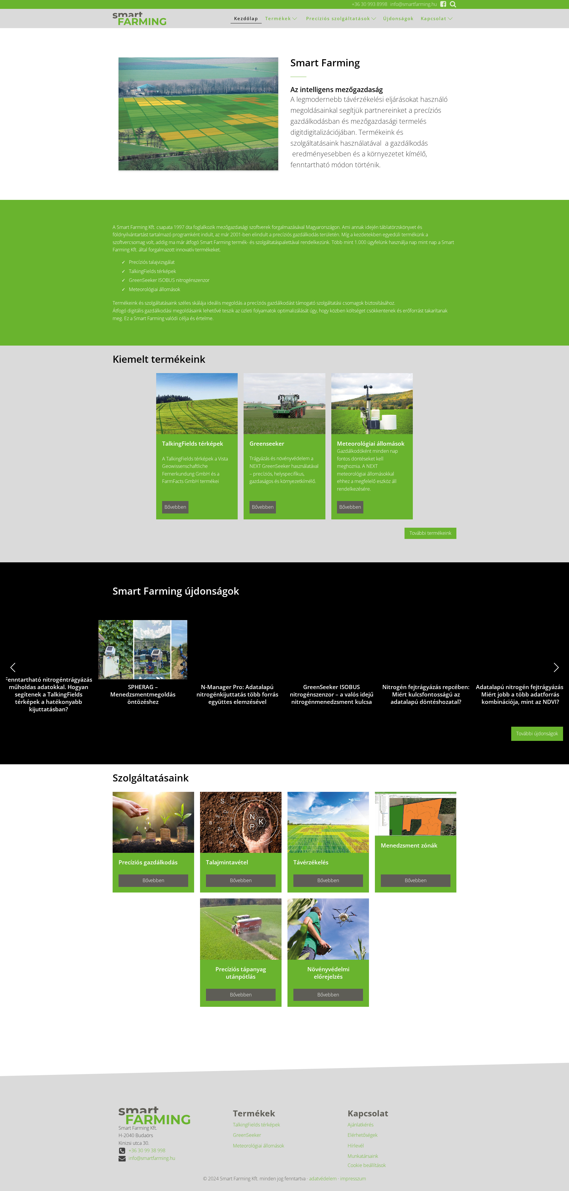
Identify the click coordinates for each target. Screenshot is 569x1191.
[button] (239, 720)
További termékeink (430, 533)
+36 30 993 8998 (369, 4)
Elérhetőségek (363, 1135)
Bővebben (175, 507)
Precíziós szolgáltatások (337, 18)
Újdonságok (398, 18)
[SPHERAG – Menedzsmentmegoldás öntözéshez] (142, 649)
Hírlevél (356, 1145)
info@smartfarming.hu (413, 4)
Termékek (278, 18)
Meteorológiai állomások (258, 1145)
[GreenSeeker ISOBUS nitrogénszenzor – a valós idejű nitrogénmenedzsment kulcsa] (331, 649)
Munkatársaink (363, 1156)
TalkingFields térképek (256, 1124)
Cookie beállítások (367, 1165)
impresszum (353, 1178)
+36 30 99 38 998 (147, 1150)
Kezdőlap (246, 18)
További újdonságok (537, 733)
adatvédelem (323, 1178)
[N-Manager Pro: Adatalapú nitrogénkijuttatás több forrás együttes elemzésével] (237, 649)
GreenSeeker (247, 1135)
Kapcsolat (434, 18)
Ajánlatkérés (360, 1124)
